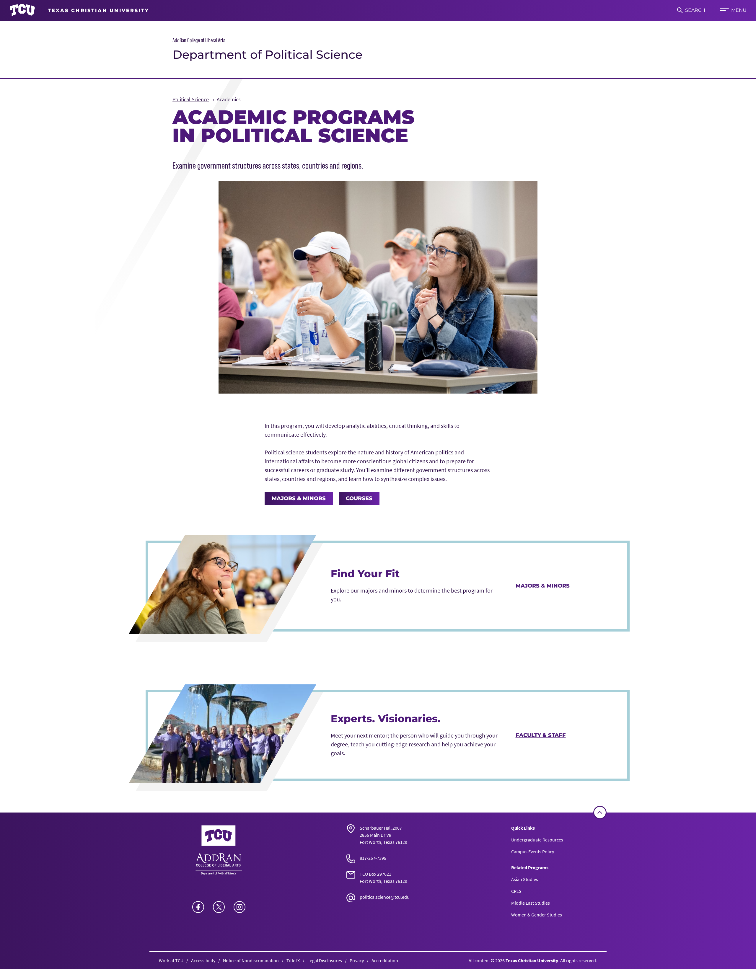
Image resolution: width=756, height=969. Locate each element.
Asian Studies (524, 879)
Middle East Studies (530, 903)
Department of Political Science (267, 54)
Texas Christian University (532, 960)
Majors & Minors (299, 498)
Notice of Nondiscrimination (251, 960)
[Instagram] (239, 907)
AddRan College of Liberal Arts (198, 40)
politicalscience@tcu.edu (385, 897)
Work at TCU (171, 960)
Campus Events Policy (532, 851)
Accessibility (203, 960)
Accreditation (385, 960)
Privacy (357, 960)
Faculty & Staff (541, 735)
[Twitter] (219, 907)
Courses (359, 498)
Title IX (293, 960)
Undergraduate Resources (537, 840)
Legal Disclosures (324, 960)
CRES (516, 891)
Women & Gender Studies (536, 915)
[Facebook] (198, 907)
